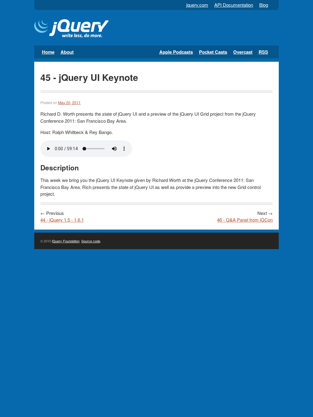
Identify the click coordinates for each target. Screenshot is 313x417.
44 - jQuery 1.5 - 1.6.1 (62, 219)
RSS (263, 52)
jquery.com (197, 5)
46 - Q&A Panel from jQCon (245, 219)
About (67, 52)
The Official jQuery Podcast (71, 29)
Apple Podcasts (176, 52)
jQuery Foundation (65, 240)
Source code (90, 240)
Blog (263, 5)
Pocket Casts (213, 52)
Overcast (242, 52)
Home (48, 52)
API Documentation (233, 5)
